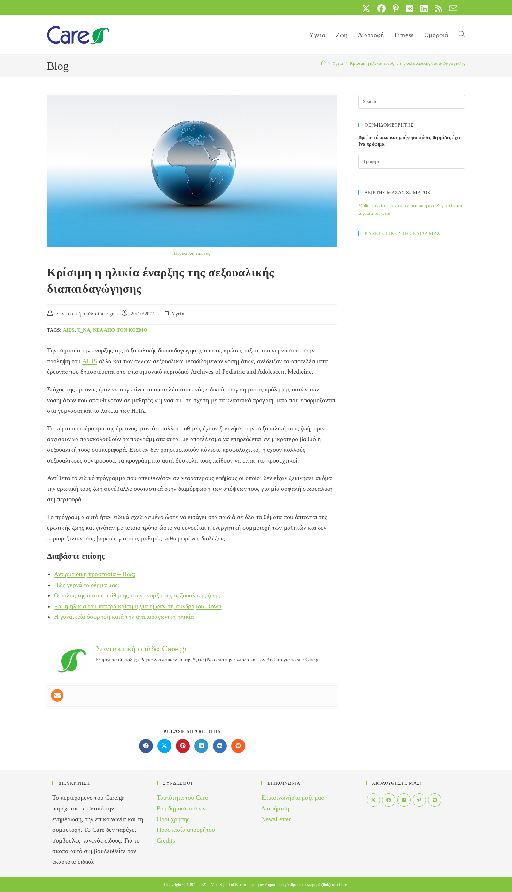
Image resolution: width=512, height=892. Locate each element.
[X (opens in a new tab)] (366, 8)
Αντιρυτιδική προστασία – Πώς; (94, 574)
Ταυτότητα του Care (182, 797)
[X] (373, 800)
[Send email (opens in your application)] (451, 8)
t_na (83, 330)
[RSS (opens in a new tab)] (438, 8)
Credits (166, 840)
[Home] (323, 63)
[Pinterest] (419, 800)
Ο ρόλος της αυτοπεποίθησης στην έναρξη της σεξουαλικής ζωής (137, 595)
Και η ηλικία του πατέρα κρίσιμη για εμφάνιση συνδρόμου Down (138, 606)
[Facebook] (388, 800)
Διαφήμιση (275, 808)
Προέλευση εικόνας (192, 253)
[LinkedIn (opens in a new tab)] (424, 8)
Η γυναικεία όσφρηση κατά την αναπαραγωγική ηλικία (124, 616)
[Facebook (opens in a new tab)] (381, 8)
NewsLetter (276, 819)
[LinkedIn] (404, 800)
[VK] (434, 800)
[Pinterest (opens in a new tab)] (395, 8)
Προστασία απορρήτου (186, 829)
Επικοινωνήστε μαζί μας (292, 797)
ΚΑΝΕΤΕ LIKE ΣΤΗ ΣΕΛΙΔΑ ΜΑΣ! (403, 233)
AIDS (69, 330)
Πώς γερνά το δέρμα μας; (86, 584)
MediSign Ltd (222, 884)
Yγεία (178, 314)
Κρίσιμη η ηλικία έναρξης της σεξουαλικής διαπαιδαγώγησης (407, 63)
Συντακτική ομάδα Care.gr (85, 314)
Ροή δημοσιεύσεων (181, 808)
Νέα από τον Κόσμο (120, 330)
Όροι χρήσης (173, 819)
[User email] (57, 695)
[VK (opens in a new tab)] (410, 8)
